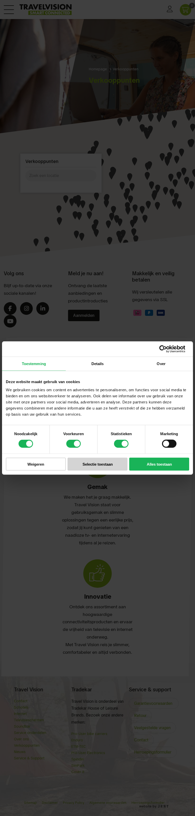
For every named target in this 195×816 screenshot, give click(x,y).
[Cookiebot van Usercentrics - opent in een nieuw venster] (167, 349)
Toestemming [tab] (34, 364)
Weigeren (35, 464)
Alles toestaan (159, 464)
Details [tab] (97, 364)
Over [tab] (161, 364)
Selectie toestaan (98, 464)
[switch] (73, 444)
